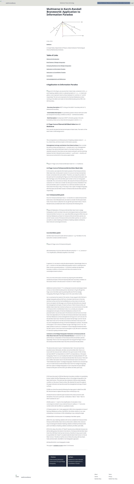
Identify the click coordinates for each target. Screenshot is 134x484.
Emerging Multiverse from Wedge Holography (59, 66)
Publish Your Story (113, 478)
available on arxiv (58, 445)
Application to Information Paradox (56, 69)
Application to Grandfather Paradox (56, 72)
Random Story (98, 478)
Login (132, 3)
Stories (96, 476)
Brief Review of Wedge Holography (56, 62)
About (96, 474)
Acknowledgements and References (56, 79)
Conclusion (49, 76)
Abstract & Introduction (53, 59)
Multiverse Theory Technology (67, 3)
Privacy (110, 476)
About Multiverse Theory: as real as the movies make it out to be (113, 3)
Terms (110, 474)
